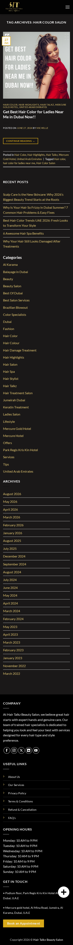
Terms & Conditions (20, 801)
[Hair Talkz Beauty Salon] (23, 7)
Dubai (7, 322)
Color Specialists (14, 314)
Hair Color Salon (45, 163)
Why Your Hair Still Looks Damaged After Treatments (31, 243)
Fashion (8, 329)
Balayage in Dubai (15, 272)
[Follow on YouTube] (36, 750)
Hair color (59, 159)
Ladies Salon (11, 414)
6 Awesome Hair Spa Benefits (23, 233)
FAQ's (12, 818)
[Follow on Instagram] (14, 750)
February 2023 (13, 650)
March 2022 (11, 673)
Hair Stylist (10, 378)
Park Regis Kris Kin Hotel (20, 450)
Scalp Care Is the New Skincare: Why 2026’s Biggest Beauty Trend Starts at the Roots (33, 197)
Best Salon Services (16, 300)
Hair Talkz (47, 104)
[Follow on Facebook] (6, 750)
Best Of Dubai (13, 293)
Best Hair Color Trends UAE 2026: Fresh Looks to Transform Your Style (35, 222)
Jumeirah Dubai (14, 400)
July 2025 (10, 548)
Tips (6, 464)
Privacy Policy (17, 793)
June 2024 (10, 587)
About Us (14, 776)
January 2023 (12, 658)
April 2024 (10, 603)
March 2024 (11, 611)
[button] (67, 7)
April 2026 (10, 509)
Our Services (16, 785)
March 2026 (11, 517)
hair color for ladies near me (19, 163)
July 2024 (10, 580)
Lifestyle (9, 421)
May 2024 (10, 595)
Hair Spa (9, 371)
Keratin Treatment (16, 407)
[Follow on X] (21, 750)
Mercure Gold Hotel (17, 428)
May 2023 (10, 627)
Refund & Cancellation (22, 809)
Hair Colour (11, 343)
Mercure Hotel (13, 436)
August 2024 (12, 572)
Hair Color (10, 104)
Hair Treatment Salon (18, 393)
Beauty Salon (12, 286)
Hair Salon (10, 364)
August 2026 (12, 494)
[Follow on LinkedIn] (28, 750)
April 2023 (10, 634)
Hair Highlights (29, 104)
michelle (42, 128)
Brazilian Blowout (15, 307)
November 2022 (14, 666)
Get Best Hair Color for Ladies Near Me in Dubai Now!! (33, 114)
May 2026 (10, 501)
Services (8, 457)
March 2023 (11, 642)
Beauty (8, 279)
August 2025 (12, 540)
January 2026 (12, 533)
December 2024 (14, 556)
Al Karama (10, 264)
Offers (7, 443)
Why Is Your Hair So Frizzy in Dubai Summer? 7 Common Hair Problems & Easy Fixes (35, 210)
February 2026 (13, 525)
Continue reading (20, 140)
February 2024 (13, 619)
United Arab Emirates (33, 107)
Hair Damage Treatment (19, 350)
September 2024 (14, 564)
